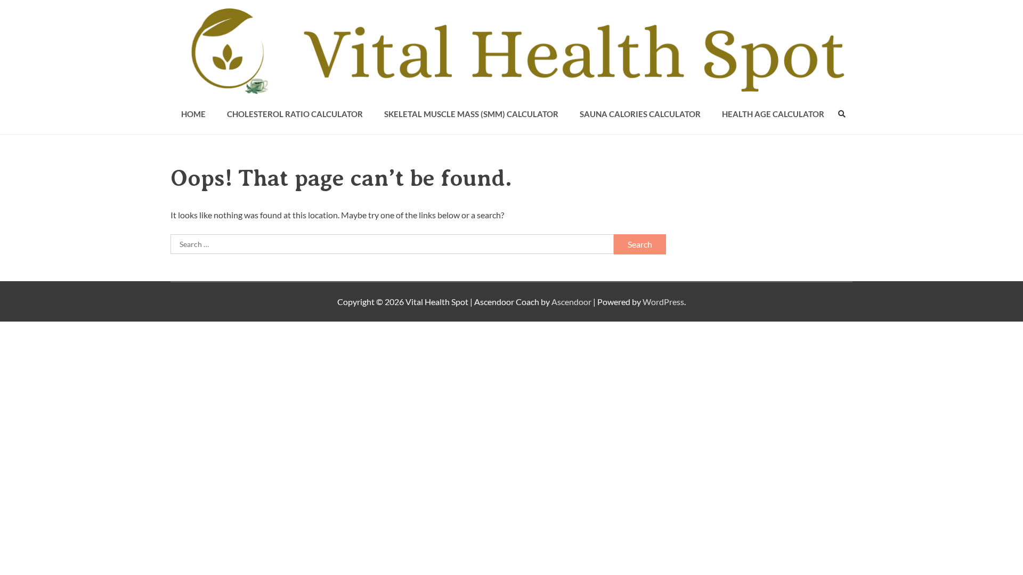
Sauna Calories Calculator (640, 114)
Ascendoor (571, 302)
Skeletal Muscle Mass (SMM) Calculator (471, 114)
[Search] (842, 113)
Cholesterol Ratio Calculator (295, 114)
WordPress (663, 302)
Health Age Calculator (773, 114)
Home (193, 114)
